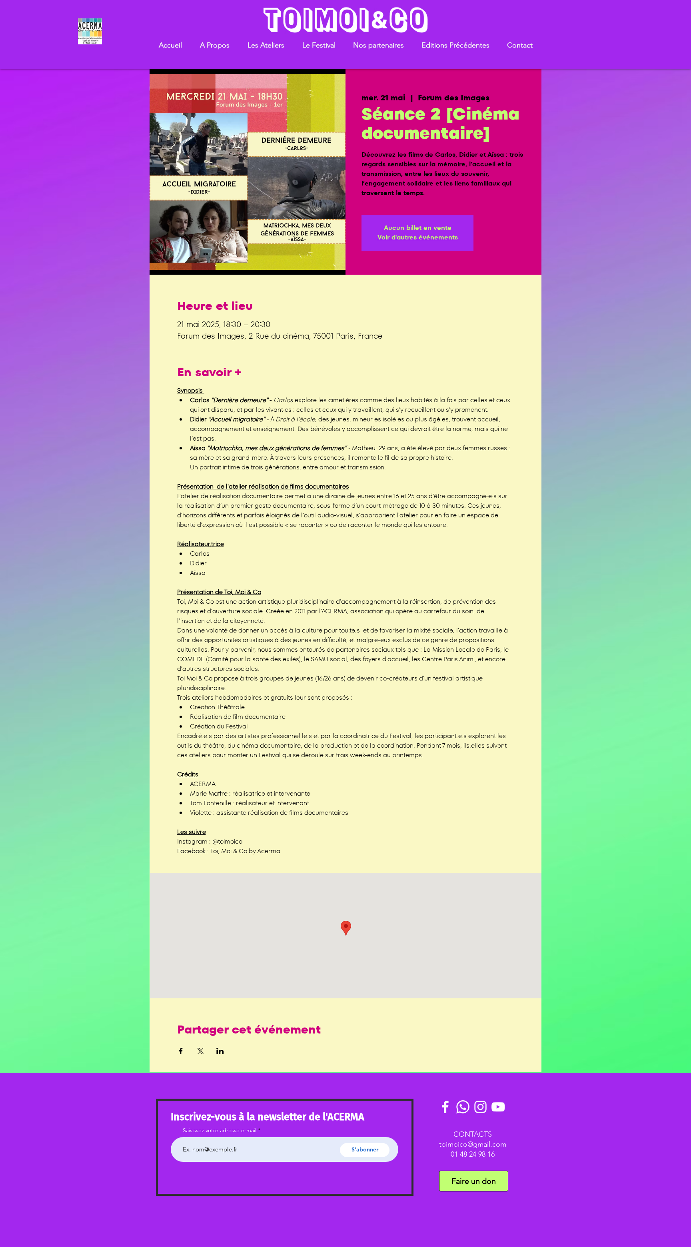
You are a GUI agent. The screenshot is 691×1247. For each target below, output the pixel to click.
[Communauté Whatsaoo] (463, 1107)
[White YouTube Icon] (498, 1107)
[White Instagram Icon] (480, 1107)
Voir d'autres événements (417, 237)
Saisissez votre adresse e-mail (219, 1130)
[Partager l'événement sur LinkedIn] (220, 1051)
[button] (214, 45)
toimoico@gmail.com (472, 1144)
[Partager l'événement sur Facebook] (181, 1051)
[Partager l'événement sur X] (200, 1051)
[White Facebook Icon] (445, 1107)
